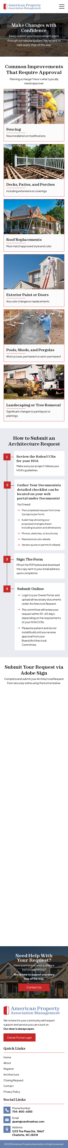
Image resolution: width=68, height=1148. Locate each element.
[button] (19, 1037)
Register (8, 1068)
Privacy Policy (11, 1091)
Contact (8, 1085)
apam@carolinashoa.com (28, 1121)
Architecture (11, 1074)
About (7, 1062)
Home (7, 1057)
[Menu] (62, 6)
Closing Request (13, 1080)
